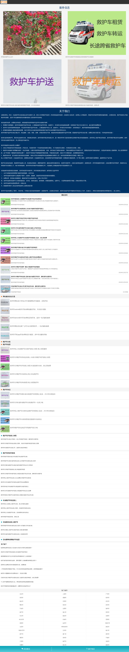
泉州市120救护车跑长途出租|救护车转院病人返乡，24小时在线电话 (32, 394)
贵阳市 (21, 623)
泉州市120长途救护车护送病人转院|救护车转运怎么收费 (16, 490)
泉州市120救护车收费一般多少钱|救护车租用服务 (25, 267)
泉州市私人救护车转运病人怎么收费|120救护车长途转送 (16, 478)
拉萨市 (64, 623)
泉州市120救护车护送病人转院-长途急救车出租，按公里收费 (30, 365)
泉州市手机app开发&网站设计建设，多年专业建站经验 (28, 334)
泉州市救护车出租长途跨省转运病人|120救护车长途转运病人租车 (18, 461)
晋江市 (64, 645)
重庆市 (21, 605)
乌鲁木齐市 (21, 630)
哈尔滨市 (21, 619)
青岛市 (64, 605)
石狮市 (21, 645)
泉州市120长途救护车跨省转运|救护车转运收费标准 (15, 482)
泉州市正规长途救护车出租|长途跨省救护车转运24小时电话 (17, 465)
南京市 (21, 601)
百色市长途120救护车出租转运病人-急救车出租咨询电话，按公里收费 (19, 577)
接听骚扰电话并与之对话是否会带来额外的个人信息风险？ (16, 556)
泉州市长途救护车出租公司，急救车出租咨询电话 (14, 447)
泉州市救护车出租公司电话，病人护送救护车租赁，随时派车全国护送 (19, 439)
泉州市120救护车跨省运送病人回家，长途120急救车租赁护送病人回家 (20, 443)
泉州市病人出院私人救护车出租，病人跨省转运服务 (15, 504)
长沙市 (21, 616)
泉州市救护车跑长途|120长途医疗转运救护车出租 (14, 456)
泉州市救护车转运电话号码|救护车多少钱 (24, 427)
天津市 (64, 601)
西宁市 (21, 634)
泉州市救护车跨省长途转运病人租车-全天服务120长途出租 (16, 525)
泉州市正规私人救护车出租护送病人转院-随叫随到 (14, 530)
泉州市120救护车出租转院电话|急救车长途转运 (26, 419)
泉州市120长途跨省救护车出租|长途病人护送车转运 (26, 228)
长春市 (64, 619)
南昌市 (64, 616)
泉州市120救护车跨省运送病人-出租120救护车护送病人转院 (30, 357)
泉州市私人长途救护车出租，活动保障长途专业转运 (15, 512)
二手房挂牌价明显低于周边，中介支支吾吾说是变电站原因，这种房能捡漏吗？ (22, 569)
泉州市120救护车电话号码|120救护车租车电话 (24, 218)
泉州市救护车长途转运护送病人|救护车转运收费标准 (26, 257)
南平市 (64, 641)
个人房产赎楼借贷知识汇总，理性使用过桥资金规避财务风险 (17, 582)
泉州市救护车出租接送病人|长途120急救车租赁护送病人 (27, 208)
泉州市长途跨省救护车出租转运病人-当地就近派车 (14, 534)
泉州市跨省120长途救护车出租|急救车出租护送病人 (15, 486)
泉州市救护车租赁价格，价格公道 (10, 516)
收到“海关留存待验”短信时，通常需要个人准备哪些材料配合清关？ (19, 560)
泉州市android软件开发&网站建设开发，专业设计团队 (28, 309)
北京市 (21, 594)
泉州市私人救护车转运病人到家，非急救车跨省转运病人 (16, 508)
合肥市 (64, 608)
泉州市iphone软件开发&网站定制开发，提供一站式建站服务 (30, 318)
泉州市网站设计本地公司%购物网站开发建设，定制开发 (29, 301)
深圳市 (21, 597)
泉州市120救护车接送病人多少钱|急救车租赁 (13, 469)
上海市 (64, 594)
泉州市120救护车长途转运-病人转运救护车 (24, 374)
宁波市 (21, 608)
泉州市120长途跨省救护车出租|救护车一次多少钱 (26, 402)
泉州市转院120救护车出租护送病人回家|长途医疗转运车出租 (17, 495)
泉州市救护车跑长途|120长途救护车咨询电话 (24, 247)
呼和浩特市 (64, 626)
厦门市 (64, 634)
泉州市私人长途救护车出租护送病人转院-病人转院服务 (28, 349)
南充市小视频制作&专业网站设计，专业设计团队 (14, 573)
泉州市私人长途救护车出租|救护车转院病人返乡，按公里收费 (29, 237)
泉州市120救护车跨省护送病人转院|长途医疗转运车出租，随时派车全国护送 (21, 473)
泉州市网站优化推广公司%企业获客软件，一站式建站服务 (29, 326)
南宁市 (21, 612)
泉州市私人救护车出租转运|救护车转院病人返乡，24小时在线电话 (32, 411)
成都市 (64, 597)
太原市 (21, 626)
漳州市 (64, 637)
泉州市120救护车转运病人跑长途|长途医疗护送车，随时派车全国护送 (31, 276)
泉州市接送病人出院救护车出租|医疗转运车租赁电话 (26, 199)
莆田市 (21, 637)
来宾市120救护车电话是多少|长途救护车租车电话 (14, 552)
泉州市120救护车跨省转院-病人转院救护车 (24, 382)
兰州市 (64, 630)
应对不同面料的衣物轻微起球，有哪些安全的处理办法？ (16, 586)
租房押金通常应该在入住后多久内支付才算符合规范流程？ (16, 547)
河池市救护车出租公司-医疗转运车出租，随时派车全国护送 (28, 286)
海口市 (64, 612)
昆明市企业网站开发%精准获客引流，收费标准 (13, 564)
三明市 (21, 641)
